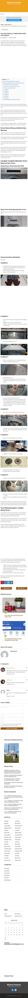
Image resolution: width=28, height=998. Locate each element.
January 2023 (18, 846)
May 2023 (6, 844)
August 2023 (17, 839)
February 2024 (18, 832)
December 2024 (18, 825)
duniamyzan (4, 37)
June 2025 (17, 821)
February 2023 (7, 846)
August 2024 (17, 828)
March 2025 (17, 823)
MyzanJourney (14, 2)
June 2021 (6, 857)
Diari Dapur (6, 868)
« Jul (5, 938)
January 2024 (7, 834)
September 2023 (7, 839)
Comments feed (7, 916)
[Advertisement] (14, 61)
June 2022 (6, 855)
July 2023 (6, 841)
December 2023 (18, 834)
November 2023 (7, 837)
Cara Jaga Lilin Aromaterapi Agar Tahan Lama (14, 616)
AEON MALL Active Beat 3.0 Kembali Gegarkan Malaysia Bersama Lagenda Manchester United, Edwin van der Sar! (12, 772)
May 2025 (6, 823)
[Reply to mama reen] (26, 680)
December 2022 (7, 848)
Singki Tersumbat (14, 576)
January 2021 (18, 860)
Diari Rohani (7, 873)
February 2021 (7, 860)
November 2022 (18, 848)
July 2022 (17, 853)
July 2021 (17, 855)
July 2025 (6, 821)
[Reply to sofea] (26, 690)
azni (5, 795)
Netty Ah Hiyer (10, 668)
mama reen (9, 680)
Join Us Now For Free (14, 20)
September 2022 (18, 851)
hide (8, 79)
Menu (3, 14)
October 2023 (18, 837)
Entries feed (17, 913)
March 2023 (17, 844)
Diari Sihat (6, 877)
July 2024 (6, 830)
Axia (5, 804)
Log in (5, 913)
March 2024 (6, 832)
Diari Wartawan (7, 880)
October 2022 (7, 851)
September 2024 (7, 828)
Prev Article (6, 588)
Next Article (21, 588)
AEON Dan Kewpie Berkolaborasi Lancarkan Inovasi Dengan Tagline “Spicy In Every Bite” (13, 797)
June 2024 (17, 830)
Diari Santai (5, 29)
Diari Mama (6, 870)
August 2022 (7, 853)
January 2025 (7, 825)
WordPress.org (18, 916)
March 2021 (17, 857)
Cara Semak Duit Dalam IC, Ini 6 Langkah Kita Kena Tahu (13, 639)
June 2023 (17, 841)
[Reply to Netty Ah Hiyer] (26, 668)
